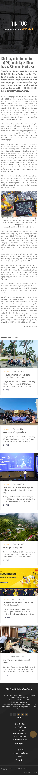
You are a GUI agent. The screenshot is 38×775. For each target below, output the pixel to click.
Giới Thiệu (20, 750)
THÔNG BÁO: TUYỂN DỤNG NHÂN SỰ (14, 432)
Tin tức (17, 29)
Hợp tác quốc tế (20, 736)
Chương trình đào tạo (20, 753)
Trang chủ (8, 29)
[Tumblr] (22, 714)
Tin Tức (20, 756)
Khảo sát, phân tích (20, 733)
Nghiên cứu (20, 730)
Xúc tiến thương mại (20, 740)
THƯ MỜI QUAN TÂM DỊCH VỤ (12, 547)
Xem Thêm (7, 390)
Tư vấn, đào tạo (20, 727)
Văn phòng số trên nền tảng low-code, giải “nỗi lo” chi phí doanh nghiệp (18, 603)
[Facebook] (11, 714)
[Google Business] (18, 714)
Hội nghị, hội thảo (20, 724)
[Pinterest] (14, 714)
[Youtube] (26, 714)
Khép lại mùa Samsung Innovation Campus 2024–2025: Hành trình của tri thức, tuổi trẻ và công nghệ (19, 490)
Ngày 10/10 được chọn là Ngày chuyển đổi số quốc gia (17, 661)
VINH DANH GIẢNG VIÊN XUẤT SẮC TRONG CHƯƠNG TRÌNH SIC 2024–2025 (16, 376)
